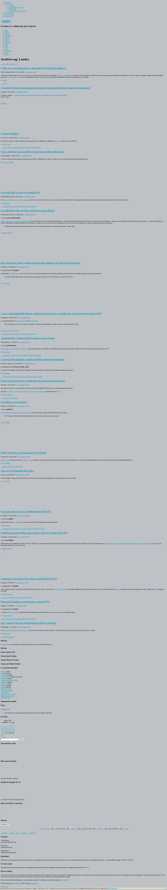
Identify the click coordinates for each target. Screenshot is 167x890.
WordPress (17, 883)
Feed (6, 53)
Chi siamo (12, 6)
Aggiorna (5, 824)
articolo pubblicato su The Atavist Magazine (16, 200)
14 (9, 729)
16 (13, 729)
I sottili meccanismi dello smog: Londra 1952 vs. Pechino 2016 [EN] (34, 533)
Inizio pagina (5, 886)
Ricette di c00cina (6, 689)
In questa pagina (6, 644)
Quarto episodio (6, 460)
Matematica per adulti (7, 696)
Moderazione (13, 9)
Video (6, 49)
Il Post (59, 391)
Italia (6, 30)
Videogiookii (5, 692)
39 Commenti (21, 406)
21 (9, 731)
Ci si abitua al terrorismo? (14, 402)
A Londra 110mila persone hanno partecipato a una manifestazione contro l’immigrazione (45, 88)
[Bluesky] (4, 833)
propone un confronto (60, 589)
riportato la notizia (62, 75)
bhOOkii (3, 671)
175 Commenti (20, 475)
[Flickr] (17, 833)
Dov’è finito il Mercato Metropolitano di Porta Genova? (29, 623)
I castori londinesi (9, 133)
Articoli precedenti (7, 637)
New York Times (33, 321)
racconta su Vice (14, 273)
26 (5, 733)
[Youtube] (23, 833)
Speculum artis (5, 697)
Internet (7, 37)
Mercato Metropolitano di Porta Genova (16, 630)
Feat (9, 144)
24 (2, 733)
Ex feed (4, 395)
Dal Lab (6, 709)
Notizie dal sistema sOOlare (9, 680)
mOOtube (4, 678)
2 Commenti (19, 606)
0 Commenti (21, 537)
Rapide (7, 54)
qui (88, 867)
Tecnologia (8, 35)
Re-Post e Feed (9, 14)
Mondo (7, 32)
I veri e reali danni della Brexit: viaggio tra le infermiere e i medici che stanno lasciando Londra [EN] (51, 313)
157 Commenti (21, 385)
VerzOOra (4, 682)
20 (7, 731)
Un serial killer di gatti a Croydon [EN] (20, 192)
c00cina (3, 687)
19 (5, 731)
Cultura (7, 40)
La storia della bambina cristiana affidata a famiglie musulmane (32, 359)
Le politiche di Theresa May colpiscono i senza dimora (28, 210)
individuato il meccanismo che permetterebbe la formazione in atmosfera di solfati (128, 543)
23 (13, 731)
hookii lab (8, 2)
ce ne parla (59, 141)
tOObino (3, 685)
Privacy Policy (64, 880)
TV (6, 47)
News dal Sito (9, 13)
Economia (8, 42)
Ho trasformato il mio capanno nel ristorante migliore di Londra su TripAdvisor (40, 263)
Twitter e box (9, 16)
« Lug (3, 737)
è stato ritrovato (11, 612)
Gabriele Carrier (27, 460)
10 (2, 729)
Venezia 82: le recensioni (8, 694)
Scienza (7, 39)
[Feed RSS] (31, 833)
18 (4, 731)
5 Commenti (21, 515)
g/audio (3, 673)
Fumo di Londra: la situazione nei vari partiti (23, 452)
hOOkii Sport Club (6, 691)
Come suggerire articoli (16, 7)
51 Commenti (20, 583)
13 (7, 729)
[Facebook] (11, 833)
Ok (109, 888)
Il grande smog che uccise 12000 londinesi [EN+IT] (26, 511)
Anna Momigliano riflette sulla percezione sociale (16, 412)
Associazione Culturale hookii (18, 11)
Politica (7, 34)
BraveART (4, 684)
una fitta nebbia (17, 522)
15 (11, 729)
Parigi (155, 589)
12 (5, 729)
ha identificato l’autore (14, 77)
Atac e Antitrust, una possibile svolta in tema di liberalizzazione (32, 151)
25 (4, 733)
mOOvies (4, 675)
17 (2, 731)
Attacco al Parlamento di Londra (17, 470)
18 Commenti (22, 457)
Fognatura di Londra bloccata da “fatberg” (14, 349)
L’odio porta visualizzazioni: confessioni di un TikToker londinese (33, 68)
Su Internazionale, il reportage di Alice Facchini (15, 221)
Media (7, 46)
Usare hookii (8, 4)
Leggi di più (113, 888)
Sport (6, 44)
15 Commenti (22, 627)
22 (11, 731)
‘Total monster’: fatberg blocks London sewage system (28, 338)
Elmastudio (34, 883)
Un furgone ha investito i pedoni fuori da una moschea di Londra (33, 381)
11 (3, 729)
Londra (117, 589)
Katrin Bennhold (20, 321)
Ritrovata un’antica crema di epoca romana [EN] (25, 601)
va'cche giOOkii (6, 677)
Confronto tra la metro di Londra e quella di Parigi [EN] (29, 578)
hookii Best (8, 51)
